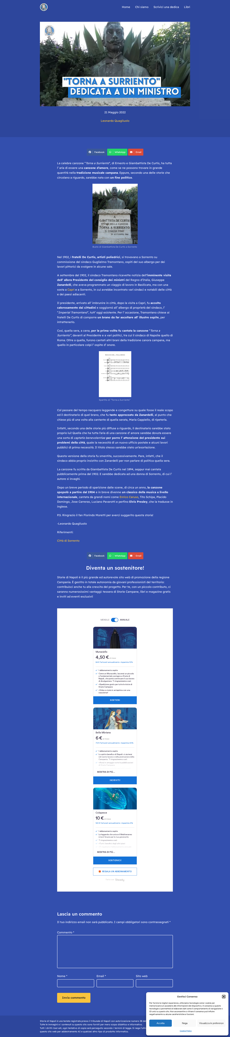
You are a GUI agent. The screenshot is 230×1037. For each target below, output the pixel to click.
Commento (65, 932)
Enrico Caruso (128, 497)
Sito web (142, 976)
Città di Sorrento (68, 540)
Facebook (99, 152)
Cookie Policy (186, 1031)
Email (138, 152)
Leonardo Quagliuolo (115, 121)
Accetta (160, 1023)
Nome (62, 976)
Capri (70, 289)
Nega (184, 1023)
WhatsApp (120, 152)
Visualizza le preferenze (211, 1023)
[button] (223, 996)
